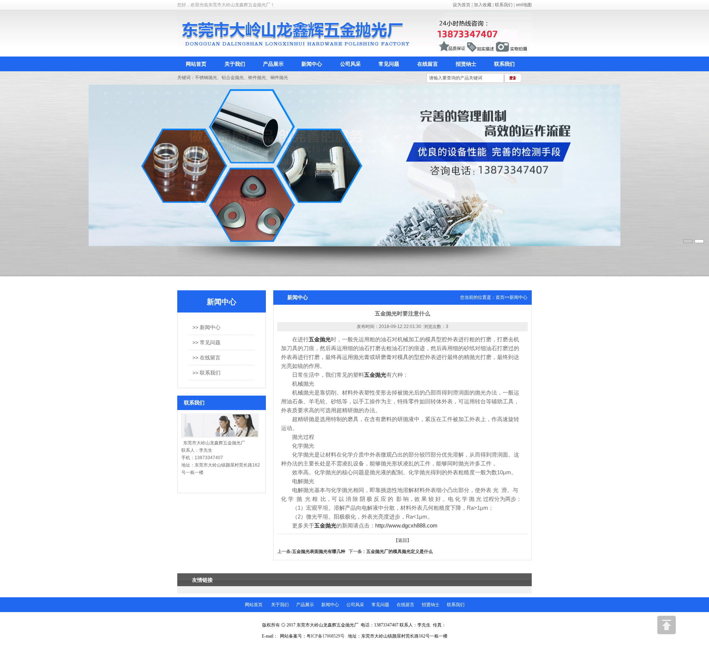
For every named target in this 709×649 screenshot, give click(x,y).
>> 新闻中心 (206, 327)
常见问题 (389, 64)
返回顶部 (666, 625)
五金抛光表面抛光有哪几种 (318, 551)
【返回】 (402, 540)
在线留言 (427, 64)
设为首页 (461, 4)
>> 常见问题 (206, 342)
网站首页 (196, 64)
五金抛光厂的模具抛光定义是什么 (399, 551)
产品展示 (273, 64)
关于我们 (235, 64)
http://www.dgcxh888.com (406, 525)
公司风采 (350, 64)
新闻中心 (311, 64)
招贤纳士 (466, 64)
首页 (500, 297)
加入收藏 (482, 4)
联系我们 (504, 4)
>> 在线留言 (206, 358)
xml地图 (524, 4)
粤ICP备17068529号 (325, 636)
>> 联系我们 (206, 373)
